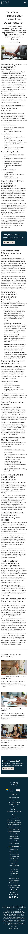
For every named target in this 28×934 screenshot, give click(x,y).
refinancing (15, 422)
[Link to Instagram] (13, 897)
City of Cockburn (14, 849)
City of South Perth (14, 865)
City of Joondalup (14, 854)
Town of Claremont (14, 880)
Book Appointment (9, 242)
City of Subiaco (14, 871)
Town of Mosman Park (14, 885)
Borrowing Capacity (14, 843)
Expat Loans (14, 807)
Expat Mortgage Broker (14, 829)
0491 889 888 (15, 894)
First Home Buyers (14, 797)
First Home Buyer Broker (14, 820)
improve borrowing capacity (8, 580)
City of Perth (14, 863)
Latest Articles (14, 834)
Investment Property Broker (14, 827)
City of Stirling (14, 869)
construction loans (14, 431)
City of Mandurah (14, 856)
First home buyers (20, 409)
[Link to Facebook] (10, 897)
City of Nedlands (14, 861)
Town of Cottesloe (14, 883)
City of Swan (14, 876)
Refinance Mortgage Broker (14, 822)
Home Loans (14, 800)
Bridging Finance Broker (14, 831)
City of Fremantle (14, 851)
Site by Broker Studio (14, 928)
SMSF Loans (14, 809)
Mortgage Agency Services (14, 811)
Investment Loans (14, 804)
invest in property (5, 417)
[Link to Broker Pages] (17, 897)
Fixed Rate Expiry (14, 838)
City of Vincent (14, 873)
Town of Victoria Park (14, 887)
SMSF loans (4, 431)
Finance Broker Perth (14, 817)
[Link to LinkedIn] (15, 897)
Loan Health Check (14, 841)
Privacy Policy (14, 836)
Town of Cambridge (14, 878)
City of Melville (14, 858)
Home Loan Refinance (14, 802)
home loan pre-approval (13, 366)
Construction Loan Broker (14, 824)
